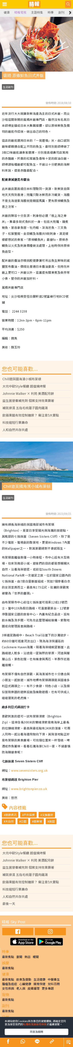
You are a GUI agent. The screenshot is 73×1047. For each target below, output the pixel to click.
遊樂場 (38, 821)
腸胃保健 (39, 984)
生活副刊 (8, 87)
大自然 (9, 821)
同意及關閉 (36, 1032)
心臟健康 (25, 984)
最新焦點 (8, 956)
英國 (52, 821)
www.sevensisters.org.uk (29, 770)
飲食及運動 (23, 979)
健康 (7, 12)
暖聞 (36, 956)
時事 (51, 12)
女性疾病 (8, 988)
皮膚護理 (33, 988)
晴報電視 (20, 12)
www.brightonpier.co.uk (29, 788)
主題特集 (37, 12)
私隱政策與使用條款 (35, 1024)
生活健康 (39, 979)
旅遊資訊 (10, 815)
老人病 (20, 988)
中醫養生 (54, 979)
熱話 (28, 956)
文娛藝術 (47, 815)
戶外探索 (29, 815)
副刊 (61, 12)
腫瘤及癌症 (9, 984)
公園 (23, 821)
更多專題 (48, 988)
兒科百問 (54, 984)
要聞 (19, 956)
